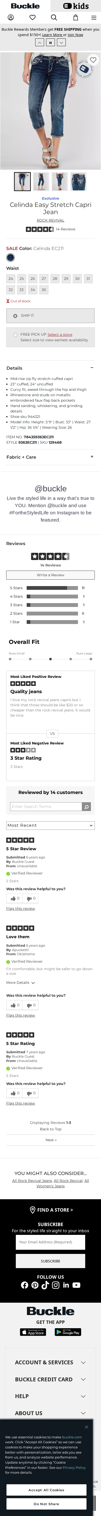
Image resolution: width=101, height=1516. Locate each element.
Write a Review (50, 580)
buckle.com (72, 1437)
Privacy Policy (74, 1467)
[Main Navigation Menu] (94, 18)
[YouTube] (76, 1290)
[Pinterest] (35, 1290)
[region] (46, 1467)
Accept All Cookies (46, 1490)
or (55, 30)
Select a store (60, 340)
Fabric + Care (21, 462)
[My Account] (11, 17)
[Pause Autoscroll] (50, 48)
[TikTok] (45, 1290)
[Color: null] (10, 263)
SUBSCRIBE (50, 1266)
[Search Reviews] (86, 812)
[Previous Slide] (39, 48)
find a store (55, 1215)
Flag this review (20, 914)
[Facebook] (24, 1290)
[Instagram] (56, 1290)
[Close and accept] (86, 1427)
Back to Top (50, 1134)
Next (51, 1145)
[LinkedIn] (66, 1290)
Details (14, 373)
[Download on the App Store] (33, 1337)
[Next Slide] (61, 48)
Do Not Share (46, 1504)
